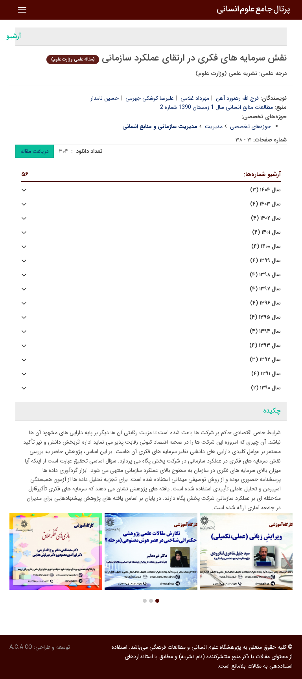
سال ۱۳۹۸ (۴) (265, 275)
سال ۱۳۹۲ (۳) (265, 360)
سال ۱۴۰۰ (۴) (266, 246)
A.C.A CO (20, 647)
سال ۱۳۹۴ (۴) (265, 331)
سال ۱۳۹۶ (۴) (265, 303)
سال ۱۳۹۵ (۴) (265, 317)
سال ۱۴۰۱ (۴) (266, 232)
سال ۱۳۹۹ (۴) (265, 261)
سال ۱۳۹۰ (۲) (266, 388)
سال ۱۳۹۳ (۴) (265, 345)
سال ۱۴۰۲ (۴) (266, 218)
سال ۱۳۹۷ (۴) (265, 289)
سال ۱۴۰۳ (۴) (265, 204)
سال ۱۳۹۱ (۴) (266, 374)
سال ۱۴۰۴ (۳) (265, 190)
